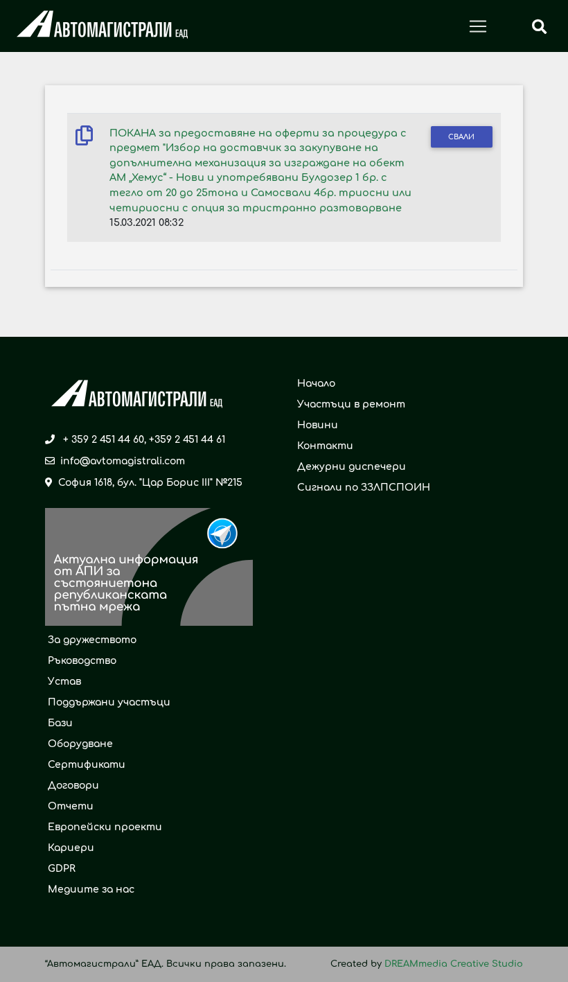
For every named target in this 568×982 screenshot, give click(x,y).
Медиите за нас (91, 889)
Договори (73, 785)
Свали (461, 137)
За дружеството (92, 640)
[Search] (539, 26)
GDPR (62, 868)
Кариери (71, 848)
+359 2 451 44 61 (187, 440)
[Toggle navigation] (478, 26)
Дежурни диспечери (351, 467)
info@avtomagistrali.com (122, 461)
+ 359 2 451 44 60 (103, 440)
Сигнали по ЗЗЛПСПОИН (363, 487)
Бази (60, 723)
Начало (316, 383)
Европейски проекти (105, 827)
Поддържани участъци (109, 702)
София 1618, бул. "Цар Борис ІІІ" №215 (150, 482)
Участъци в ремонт (351, 404)
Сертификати (86, 765)
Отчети (71, 806)
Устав (64, 681)
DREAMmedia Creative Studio (453, 964)
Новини (317, 425)
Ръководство (82, 661)
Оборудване (80, 744)
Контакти (325, 446)
